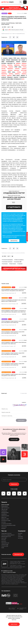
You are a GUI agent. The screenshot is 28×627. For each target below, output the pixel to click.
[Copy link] (17, 37)
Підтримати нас (5, 543)
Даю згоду (14, 624)
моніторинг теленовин (7, 261)
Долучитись (14, 240)
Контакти (3, 541)
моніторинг (5, 263)
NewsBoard (4, 514)
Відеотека (3, 517)
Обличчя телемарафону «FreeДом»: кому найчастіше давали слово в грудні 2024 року (13, 300)
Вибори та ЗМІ (5, 519)
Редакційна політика (6, 533)
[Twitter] (13, 37)
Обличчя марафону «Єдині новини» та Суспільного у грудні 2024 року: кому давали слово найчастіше (13, 290)
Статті (10, 13)
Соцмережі (21, 531)
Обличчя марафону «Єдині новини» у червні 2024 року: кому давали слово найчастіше (12, 353)
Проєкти (4, 502)
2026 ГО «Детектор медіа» (9, 572)
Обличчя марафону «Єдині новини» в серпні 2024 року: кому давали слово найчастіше (12, 332)
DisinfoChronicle (5, 515)
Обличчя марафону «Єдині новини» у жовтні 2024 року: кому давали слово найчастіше (12, 322)
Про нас (4, 531)
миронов (20, 263)
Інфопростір (4, 13)
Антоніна (3, 522)
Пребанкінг (4, 511)
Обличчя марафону (19, 259)
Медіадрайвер (5, 512)
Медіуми (3, 528)
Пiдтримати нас (18, 554)
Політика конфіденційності (7, 535)
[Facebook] (10, 37)
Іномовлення (4, 297)
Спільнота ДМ (14, 439)
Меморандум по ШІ (6, 536)
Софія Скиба (18, 23)
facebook (20, 533)
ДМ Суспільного (5, 507)
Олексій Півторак (10, 23)
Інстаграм (20, 538)
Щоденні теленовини (6, 287)
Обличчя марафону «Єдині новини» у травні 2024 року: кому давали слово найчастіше (12, 364)
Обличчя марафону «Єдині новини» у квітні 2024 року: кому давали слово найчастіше (13, 375)
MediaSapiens (4, 506)
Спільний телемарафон (8, 259)
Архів (2, 547)
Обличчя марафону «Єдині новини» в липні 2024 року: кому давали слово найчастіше (13, 343)
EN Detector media (5, 520)
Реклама (3, 539)
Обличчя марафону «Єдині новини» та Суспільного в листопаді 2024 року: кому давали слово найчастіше (13, 311)
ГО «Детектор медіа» (6, 523)
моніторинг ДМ (18, 261)
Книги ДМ (3, 538)
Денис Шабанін (5, 24)
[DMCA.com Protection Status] (9, 604)
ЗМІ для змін (4, 509)
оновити (24, 402)
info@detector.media (7, 570)
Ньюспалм (4, 527)
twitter (19, 535)
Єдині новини (13, 263)
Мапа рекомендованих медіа (8, 525)
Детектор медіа (5, 504)
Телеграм (20, 536)
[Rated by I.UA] (20, 604)
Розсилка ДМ (4, 546)
